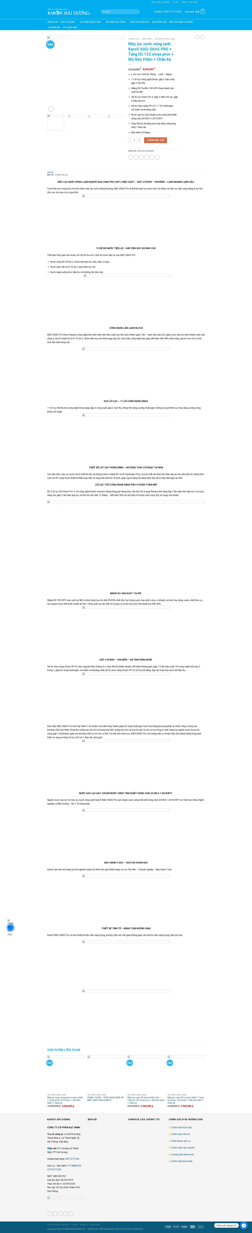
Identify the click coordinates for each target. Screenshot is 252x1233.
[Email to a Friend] (141, 157)
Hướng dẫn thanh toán (183, 1154)
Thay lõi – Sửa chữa (189, 2)
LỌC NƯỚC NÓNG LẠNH (90, 22)
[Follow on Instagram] (55, 1213)
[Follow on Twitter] (60, 1213)
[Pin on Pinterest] (146, 157)
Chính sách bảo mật (182, 1127)
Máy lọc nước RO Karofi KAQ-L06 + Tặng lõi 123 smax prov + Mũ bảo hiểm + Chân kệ (145, 1100)
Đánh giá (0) (61, 175)
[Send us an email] (203, 2)
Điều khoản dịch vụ (181, 1141)
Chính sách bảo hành (182, 1161)
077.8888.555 (74, 1165)
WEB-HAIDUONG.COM (109, 1229)
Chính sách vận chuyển (183, 1147)
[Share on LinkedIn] (157, 157)
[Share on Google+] (151, 157)
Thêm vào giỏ (155, 140)
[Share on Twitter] (136, 157)
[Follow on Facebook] (200, 2)
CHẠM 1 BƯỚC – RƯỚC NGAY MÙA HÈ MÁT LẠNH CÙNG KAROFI (105, 1099)
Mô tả (50, 175)
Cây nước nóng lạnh (164, 39)
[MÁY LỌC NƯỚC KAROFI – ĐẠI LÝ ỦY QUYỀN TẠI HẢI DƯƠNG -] (71, 11)
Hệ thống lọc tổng (115, 22)
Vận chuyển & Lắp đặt (160, 2)
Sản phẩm (147, 39)
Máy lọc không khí (139, 22)
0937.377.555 (172, 11)
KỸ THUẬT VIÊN (70, 27)
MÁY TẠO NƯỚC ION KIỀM (180, 22)
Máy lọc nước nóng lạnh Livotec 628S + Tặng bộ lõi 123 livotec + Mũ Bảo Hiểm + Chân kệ (65, 1100)
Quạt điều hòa (159, 22)
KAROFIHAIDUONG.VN (74, 1229)
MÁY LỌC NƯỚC (68, 22)
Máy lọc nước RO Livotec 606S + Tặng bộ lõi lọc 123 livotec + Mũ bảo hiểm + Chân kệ (186, 1100)
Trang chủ (52, 22)
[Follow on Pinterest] (71, 1213)
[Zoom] (51, 109)
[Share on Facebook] (130, 157)
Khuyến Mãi (54, 27)
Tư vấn (175, 2)
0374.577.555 (54, 1169)
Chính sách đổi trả (181, 1134)
